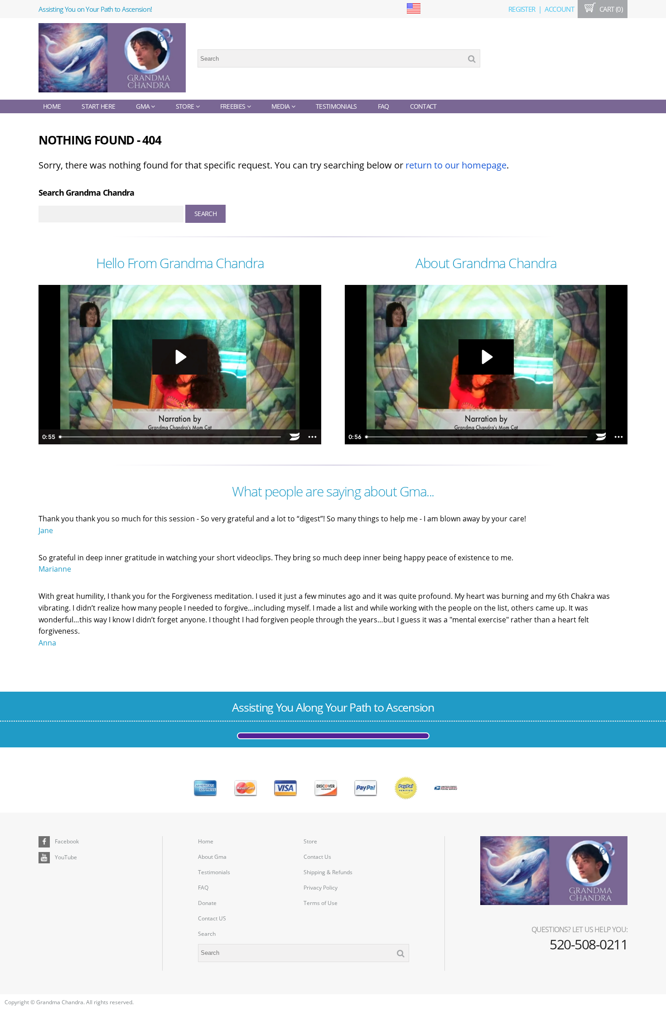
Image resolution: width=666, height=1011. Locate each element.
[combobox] (339, 58)
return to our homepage (456, 165)
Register (521, 9)
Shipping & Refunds (328, 872)
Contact (423, 106)
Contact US (212, 918)
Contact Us (317, 857)
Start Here (98, 106)
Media (281, 106)
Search (207, 934)
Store (186, 106)
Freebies (233, 106)
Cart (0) (610, 9)
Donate (207, 903)
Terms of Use (321, 903)
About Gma (212, 857)
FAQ (383, 106)
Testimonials (336, 106)
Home (52, 106)
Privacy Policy (321, 887)
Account (559, 9)
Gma (143, 106)
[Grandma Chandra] (112, 59)
